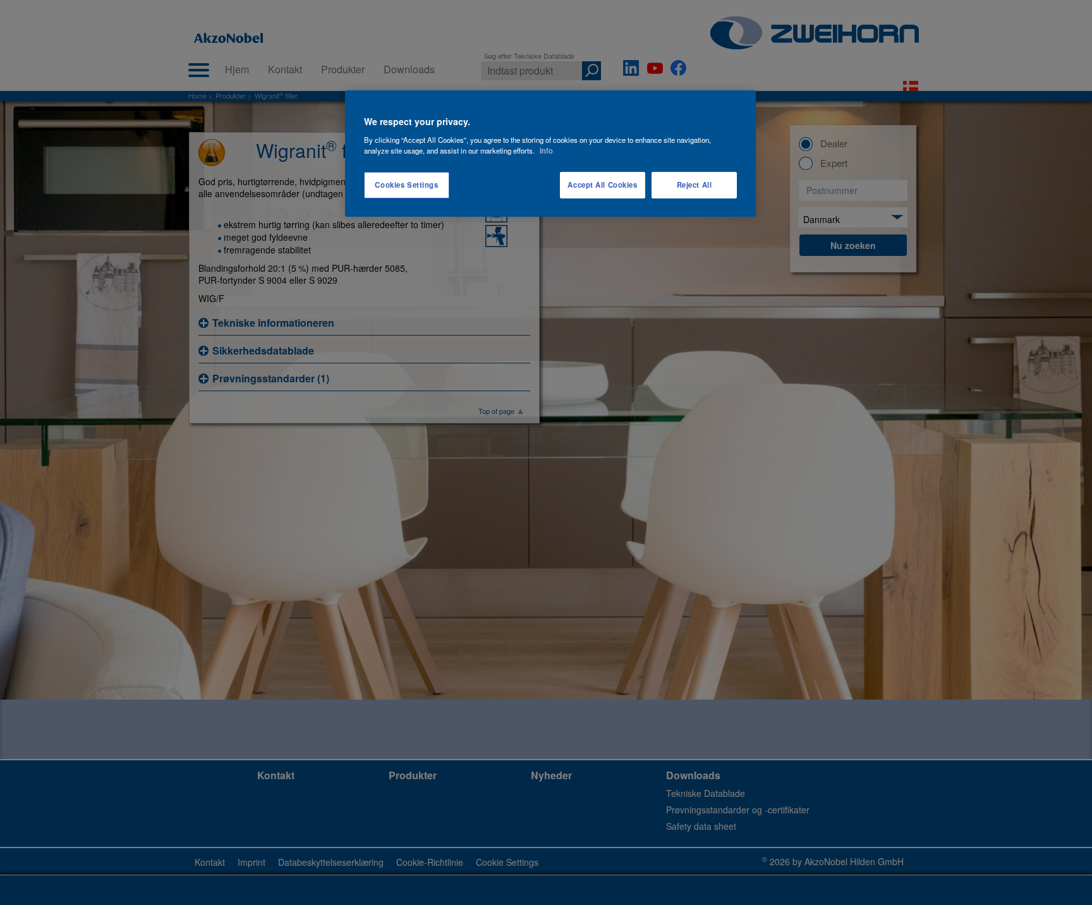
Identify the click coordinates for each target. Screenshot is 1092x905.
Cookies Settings (406, 184)
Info (546, 150)
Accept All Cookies (602, 184)
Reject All (694, 184)
